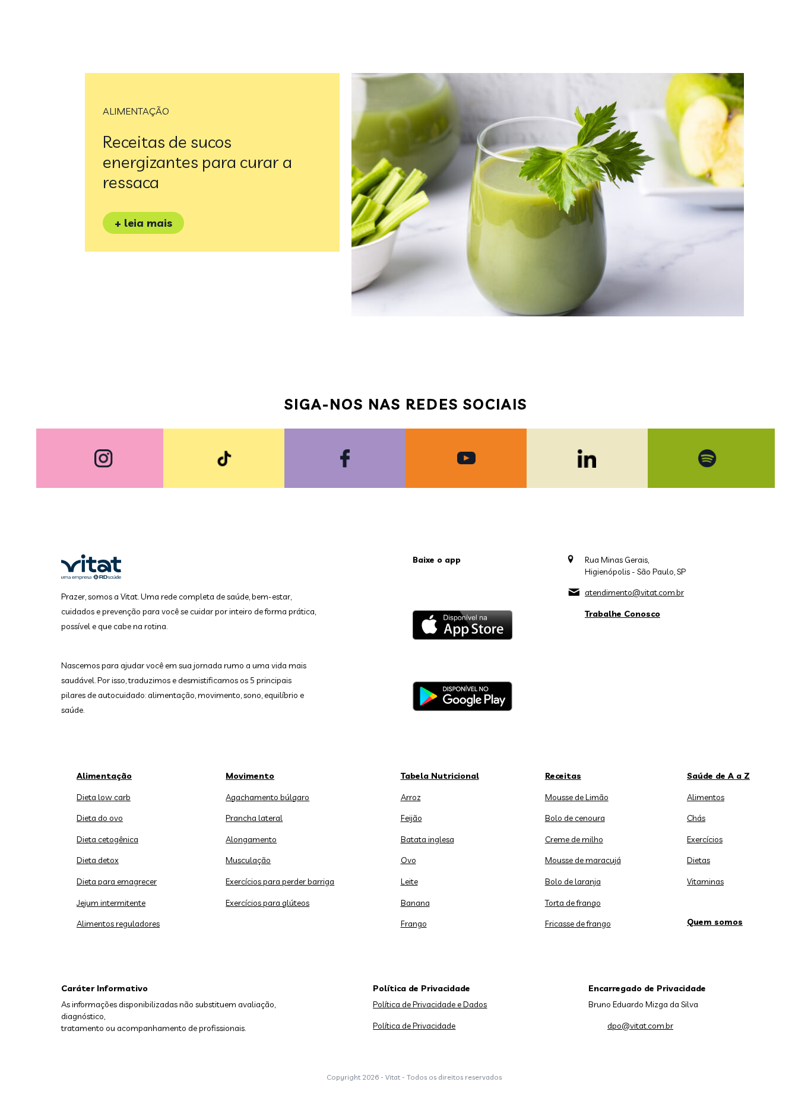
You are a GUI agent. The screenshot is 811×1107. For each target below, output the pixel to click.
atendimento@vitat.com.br (634, 592)
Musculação (248, 860)
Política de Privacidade (414, 1025)
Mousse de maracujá (583, 860)
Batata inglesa (427, 839)
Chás (696, 818)
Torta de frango (573, 902)
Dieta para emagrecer (117, 881)
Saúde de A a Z (718, 775)
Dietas (698, 860)
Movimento (250, 775)
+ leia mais (143, 223)
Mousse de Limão (577, 797)
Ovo (408, 860)
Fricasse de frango (578, 923)
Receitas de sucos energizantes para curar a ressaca (197, 161)
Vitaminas (705, 881)
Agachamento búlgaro (267, 797)
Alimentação (136, 111)
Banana (415, 902)
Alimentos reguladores (118, 923)
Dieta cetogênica (107, 839)
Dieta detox (98, 860)
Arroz (411, 797)
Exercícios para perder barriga (280, 881)
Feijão (411, 818)
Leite (409, 881)
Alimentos (705, 797)
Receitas (563, 775)
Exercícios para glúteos (267, 902)
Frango (414, 923)
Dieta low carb (104, 797)
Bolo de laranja (573, 881)
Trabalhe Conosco (622, 613)
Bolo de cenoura (575, 818)
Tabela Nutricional (440, 775)
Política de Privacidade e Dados (430, 1004)
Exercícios (705, 839)
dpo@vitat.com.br (640, 1025)
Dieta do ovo (100, 818)
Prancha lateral (254, 818)
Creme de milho (574, 839)
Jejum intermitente (111, 902)
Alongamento (251, 839)
